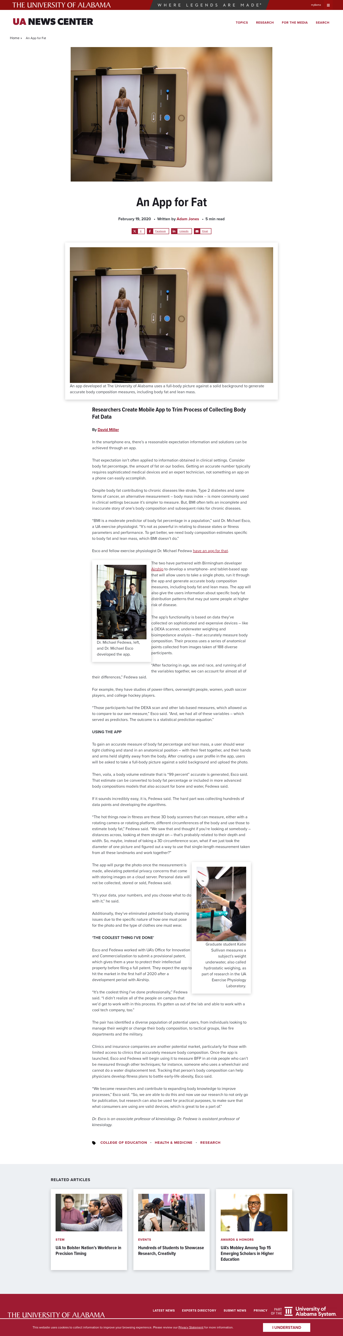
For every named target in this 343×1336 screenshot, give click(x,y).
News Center (53, 22)
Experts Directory (199, 1310)
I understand (286, 1327)
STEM (60, 1239)
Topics (242, 22)
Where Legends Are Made (209, 5)
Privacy (261, 1310)
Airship (157, 569)
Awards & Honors (237, 1239)
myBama (316, 5)
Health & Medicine (174, 1142)
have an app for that (210, 551)
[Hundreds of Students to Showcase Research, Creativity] (171, 1229)
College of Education (123, 1142)
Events (144, 1239)
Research (265, 22)
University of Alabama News (56, 1315)
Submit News (235, 1310)
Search (323, 22)
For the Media (295, 22)
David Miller (108, 430)
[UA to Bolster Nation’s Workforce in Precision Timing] (89, 1229)
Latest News (164, 1310)
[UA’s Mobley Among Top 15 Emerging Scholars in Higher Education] (254, 1229)
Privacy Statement (190, 1327)
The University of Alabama (61, 5)
